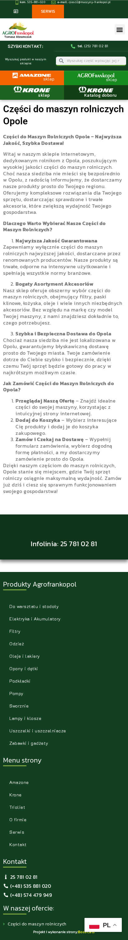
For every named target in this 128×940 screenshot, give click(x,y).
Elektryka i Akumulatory (35, 619)
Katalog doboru (100, 95)
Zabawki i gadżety (28, 743)
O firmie (17, 820)
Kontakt (18, 844)
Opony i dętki (23, 668)
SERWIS (48, 11)
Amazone (19, 782)
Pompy (16, 693)
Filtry (15, 631)
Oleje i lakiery (24, 656)
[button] (120, 29)
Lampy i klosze (25, 718)
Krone (15, 795)
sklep (44, 95)
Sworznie (19, 706)
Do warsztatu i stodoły (34, 606)
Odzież (16, 644)
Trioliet (17, 807)
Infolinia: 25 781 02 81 (64, 544)
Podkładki (20, 681)
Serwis (16, 832)
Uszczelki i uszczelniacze (37, 731)
